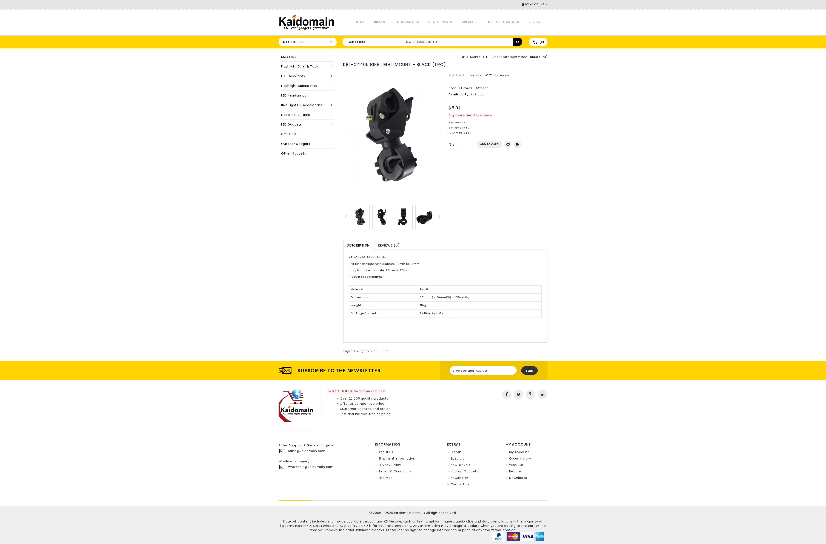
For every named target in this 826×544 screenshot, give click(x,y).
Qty (451, 144)
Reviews (536, 22)
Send (529, 370)
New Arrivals (440, 22)
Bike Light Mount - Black (370, 351)
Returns (515, 471)
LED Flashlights (293, 76)
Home (359, 22)
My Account (519, 452)
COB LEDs (288, 134)
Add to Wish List (508, 144)
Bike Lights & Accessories (302, 105)
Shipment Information (397, 458)
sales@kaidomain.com (306, 451)
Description (358, 245)
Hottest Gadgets (503, 22)
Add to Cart (489, 144)
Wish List (516, 465)
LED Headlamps (293, 95)
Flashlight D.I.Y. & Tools (300, 66)
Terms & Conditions (395, 471)
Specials (469, 22)
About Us (386, 452)
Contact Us (408, 22)
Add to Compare (517, 144)
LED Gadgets (291, 124)
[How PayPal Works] (518, 536)
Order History (520, 458)
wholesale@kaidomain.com (310, 467)
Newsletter (459, 478)
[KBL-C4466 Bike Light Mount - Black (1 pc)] (360, 217)
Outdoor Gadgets (295, 144)
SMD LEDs (288, 57)
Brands (381, 22)
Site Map (386, 478)
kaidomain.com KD (409, 513)
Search (475, 57)
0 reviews (474, 75)
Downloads (518, 478)
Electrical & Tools (295, 115)
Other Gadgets (293, 153)
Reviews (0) (389, 245)
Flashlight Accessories (299, 86)
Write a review (498, 75)
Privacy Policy (390, 465)
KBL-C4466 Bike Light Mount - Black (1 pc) (516, 57)
